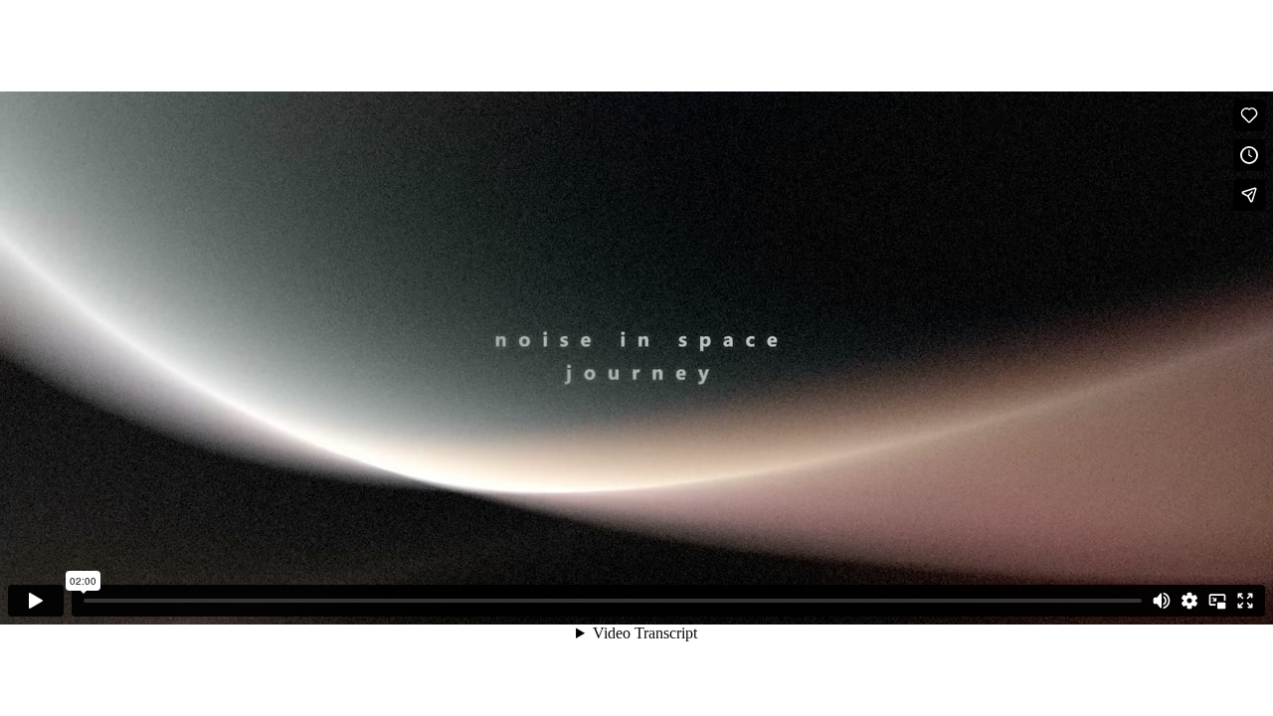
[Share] (1249, 195)
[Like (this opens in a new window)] (1249, 115)
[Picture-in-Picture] (1217, 601)
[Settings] (1189, 601)
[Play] (36, 601)
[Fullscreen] (1245, 601)
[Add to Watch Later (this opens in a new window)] (1249, 155)
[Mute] (1162, 601)
